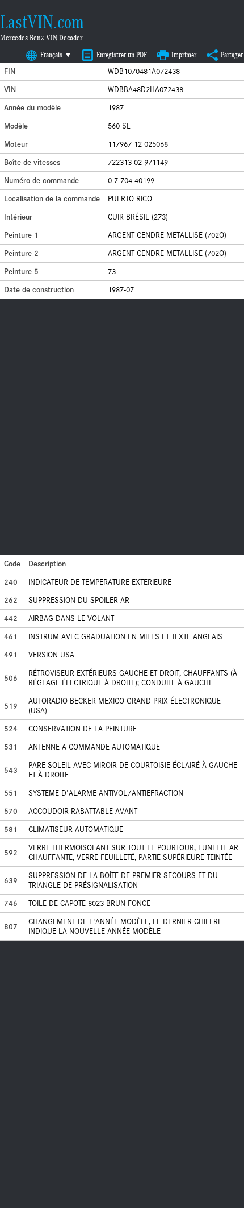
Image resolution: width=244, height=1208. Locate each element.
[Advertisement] (122, 427)
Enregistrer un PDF (121, 55)
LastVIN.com (42, 22)
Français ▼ (56, 55)
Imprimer (183, 55)
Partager (232, 55)
